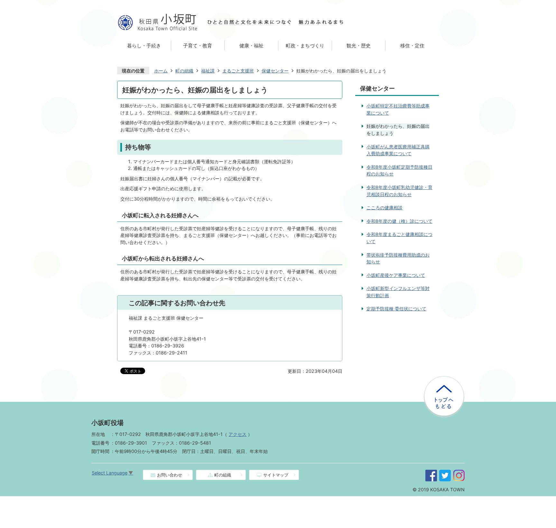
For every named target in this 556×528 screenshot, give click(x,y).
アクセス (237, 434)
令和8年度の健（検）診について (399, 221)
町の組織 (184, 70)
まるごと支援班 (238, 70)
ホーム (161, 70)
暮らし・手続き (144, 45)
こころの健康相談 (384, 207)
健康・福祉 (251, 45)
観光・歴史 (359, 45)
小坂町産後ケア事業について (395, 275)
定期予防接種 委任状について (396, 308)
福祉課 (208, 70)
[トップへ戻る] (444, 379)
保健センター (275, 70)
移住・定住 (412, 45)
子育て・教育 (197, 45)
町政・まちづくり (305, 45)
